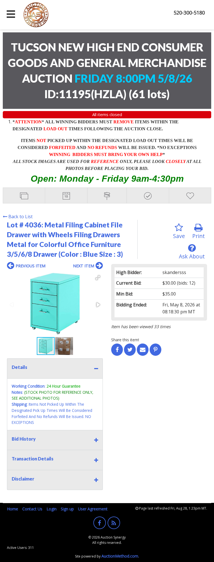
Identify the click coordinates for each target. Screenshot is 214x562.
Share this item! (125, 339)
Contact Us (32, 508)
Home (12, 508)
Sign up (67, 508)
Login (52, 508)
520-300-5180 (189, 12)
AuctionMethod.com (119, 556)
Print (198, 236)
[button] (97, 277)
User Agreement (93, 508)
